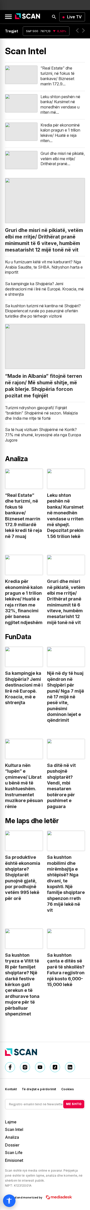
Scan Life (13, 1152)
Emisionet (14, 1160)
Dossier (12, 1144)
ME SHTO (74, 1104)
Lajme (10, 1121)
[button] (77, 31)
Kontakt (11, 1089)
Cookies (67, 1089)
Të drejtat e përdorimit (39, 1089)
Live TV (74, 16)
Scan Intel (14, 1129)
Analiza (12, 1137)
